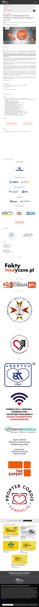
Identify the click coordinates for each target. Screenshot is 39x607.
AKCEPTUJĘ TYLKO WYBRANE (20, 604)
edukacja (15, 22)
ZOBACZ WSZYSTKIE (31, 525)
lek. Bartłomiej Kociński (23, 537)
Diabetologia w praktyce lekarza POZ (9, 550)
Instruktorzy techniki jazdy (32, 537)
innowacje (8, 22)
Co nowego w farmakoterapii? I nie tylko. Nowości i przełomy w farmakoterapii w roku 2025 (19, 565)
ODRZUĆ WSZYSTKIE (33, 604)
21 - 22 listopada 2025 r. (16, 567)
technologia (12, 22)
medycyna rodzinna (22, 22)
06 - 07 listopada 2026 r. (7, 538)
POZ (18, 22)
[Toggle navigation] (35, 2)
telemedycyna (28, 22)
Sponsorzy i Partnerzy (7, 5)
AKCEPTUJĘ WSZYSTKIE (7, 604)
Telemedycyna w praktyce (27, 520)
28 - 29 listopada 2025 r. (24, 552)
